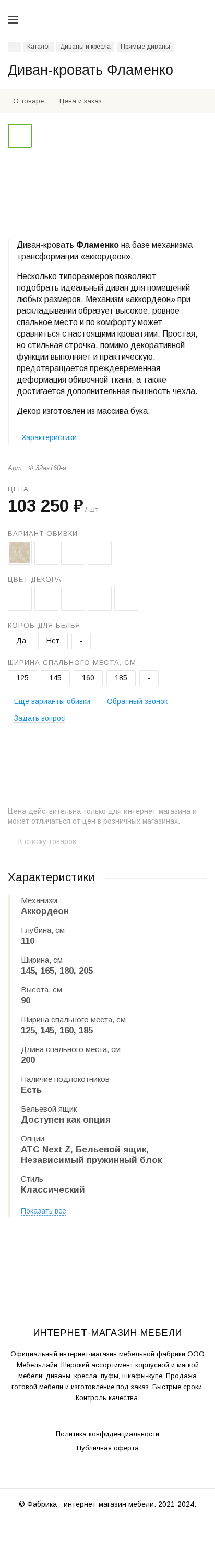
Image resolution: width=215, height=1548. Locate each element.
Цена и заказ (80, 101)
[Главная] (14, 47)
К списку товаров (47, 841)
